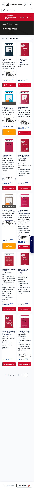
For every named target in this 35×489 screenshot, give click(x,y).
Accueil (4, 24)
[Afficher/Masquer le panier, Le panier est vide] (30, 4)
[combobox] (17, 10)
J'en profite (22, 17)
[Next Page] (26, 375)
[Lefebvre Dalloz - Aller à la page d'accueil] (14, 4)
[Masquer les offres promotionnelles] (32, 17)
